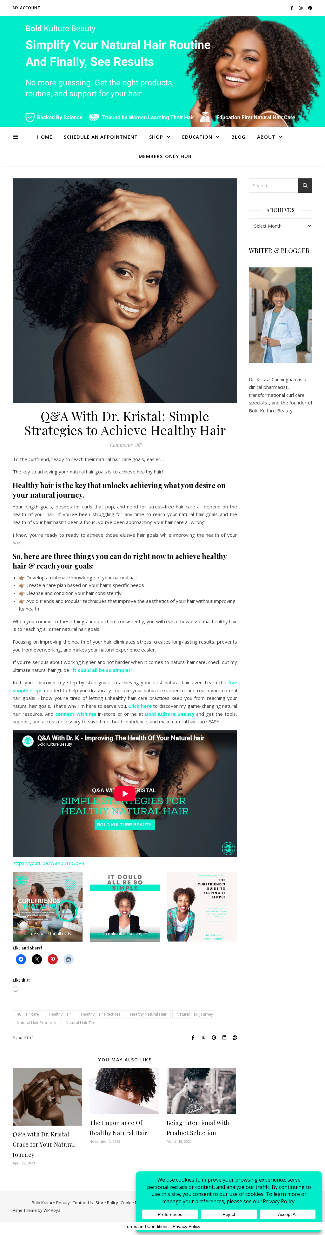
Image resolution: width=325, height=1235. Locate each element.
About (266, 137)
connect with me (75, 714)
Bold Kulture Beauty (51, 1202)
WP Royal (52, 1210)
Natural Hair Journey (194, 1014)
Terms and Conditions (147, 1226)
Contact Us (82, 1202)
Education (197, 137)
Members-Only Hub (165, 156)
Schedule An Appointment (101, 137)
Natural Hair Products (36, 1022)
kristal (26, 1037)
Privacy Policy (186, 1226)
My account (26, 7)
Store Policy (107, 1202)
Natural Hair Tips (81, 1022)
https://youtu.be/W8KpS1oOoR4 (48, 863)
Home (44, 137)
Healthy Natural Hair (148, 1014)
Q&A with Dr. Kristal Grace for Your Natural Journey (44, 1144)
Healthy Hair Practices (100, 1014)
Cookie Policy (133, 1202)
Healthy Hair (60, 1014)
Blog (238, 137)
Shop (156, 137)
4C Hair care (28, 1014)
